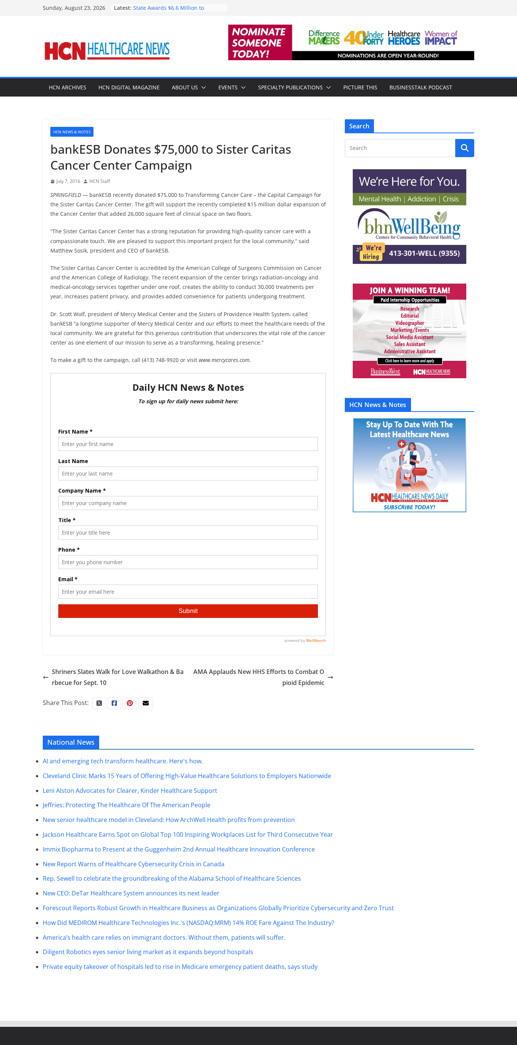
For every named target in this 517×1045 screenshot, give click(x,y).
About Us (185, 87)
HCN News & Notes (71, 131)
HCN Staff (99, 181)
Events (228, 87)
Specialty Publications (290, 87)
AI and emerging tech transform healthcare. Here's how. (123, 761)
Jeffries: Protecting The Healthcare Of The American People (126, 805)
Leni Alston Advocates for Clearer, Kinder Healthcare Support (130, 790)
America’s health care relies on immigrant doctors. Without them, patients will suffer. (164, 937)
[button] (202, 87)
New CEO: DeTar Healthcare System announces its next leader (131, 893)
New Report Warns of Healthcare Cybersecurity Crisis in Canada (133, 864)
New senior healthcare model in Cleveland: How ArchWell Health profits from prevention (169, 820)
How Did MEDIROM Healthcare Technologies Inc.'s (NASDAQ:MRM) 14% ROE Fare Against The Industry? (188, 923)
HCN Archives (67, 87)
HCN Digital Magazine (129, 87)
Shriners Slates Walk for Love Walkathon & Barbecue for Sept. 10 (118, 677)
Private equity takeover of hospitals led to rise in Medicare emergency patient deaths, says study (180, 966)
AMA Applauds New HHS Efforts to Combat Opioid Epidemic (258, 677)
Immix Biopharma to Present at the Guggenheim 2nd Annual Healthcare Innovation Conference (179, 849)
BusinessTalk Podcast (420, 87)
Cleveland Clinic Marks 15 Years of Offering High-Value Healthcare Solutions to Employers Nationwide (187, 776)
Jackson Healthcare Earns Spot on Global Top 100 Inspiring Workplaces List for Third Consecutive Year (188, 834)
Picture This (360, 87)
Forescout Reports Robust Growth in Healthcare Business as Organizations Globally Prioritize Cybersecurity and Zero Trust (218, 908)
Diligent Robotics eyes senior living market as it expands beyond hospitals (148, 952)
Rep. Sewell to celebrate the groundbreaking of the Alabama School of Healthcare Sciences (172, 878)
